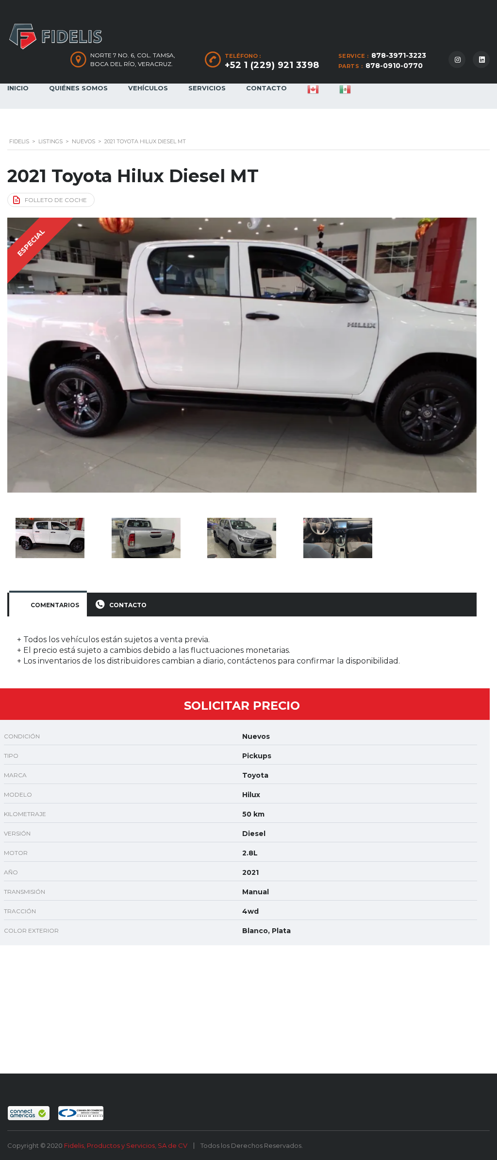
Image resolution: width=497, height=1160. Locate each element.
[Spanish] (345, 96)
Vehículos (148, 88)
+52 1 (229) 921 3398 (272, 65)
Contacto (266, 88)
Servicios (207, 88)
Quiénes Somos (78, 88)
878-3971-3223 (398, 55)
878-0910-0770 (394, 65)
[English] (313, 96)
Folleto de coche (56, 200)
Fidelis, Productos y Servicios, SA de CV (126, 1145)
